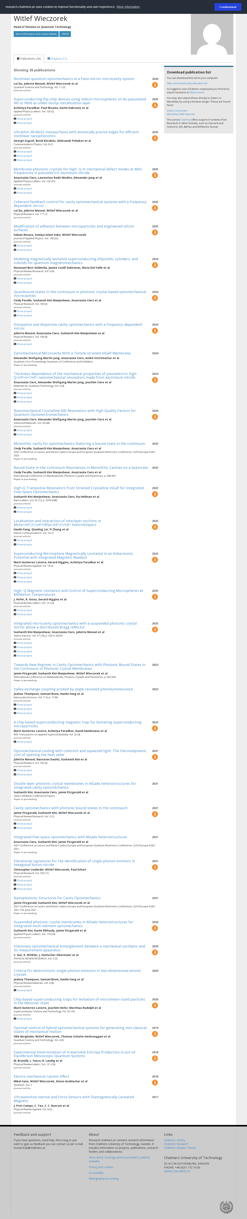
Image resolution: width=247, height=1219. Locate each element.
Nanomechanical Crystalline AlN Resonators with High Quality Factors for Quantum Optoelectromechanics (75, 412)
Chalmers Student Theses (180, 1148)
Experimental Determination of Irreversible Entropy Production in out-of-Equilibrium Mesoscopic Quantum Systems (75, 1054)
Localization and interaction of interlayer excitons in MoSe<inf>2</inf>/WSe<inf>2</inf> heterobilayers (57, 522)
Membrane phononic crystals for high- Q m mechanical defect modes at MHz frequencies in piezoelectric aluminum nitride (78, 171)
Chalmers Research (176, 1144)
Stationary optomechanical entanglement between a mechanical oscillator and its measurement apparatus (79, 948)
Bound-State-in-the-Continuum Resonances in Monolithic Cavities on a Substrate (81, 467)
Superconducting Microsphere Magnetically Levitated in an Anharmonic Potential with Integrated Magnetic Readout (73, 555)
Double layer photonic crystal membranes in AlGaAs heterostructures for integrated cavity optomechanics (75, 785)
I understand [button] (228, 6)
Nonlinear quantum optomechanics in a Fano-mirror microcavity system (74, 78)
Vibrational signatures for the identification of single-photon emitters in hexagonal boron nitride (74, 863)
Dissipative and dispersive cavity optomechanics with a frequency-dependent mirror (78, 326)
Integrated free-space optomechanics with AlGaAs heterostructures (70, 837)
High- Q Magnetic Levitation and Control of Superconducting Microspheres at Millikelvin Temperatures (78, 592)
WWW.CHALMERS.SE (177, 1171)
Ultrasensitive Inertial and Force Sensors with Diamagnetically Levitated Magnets (74, 1099)
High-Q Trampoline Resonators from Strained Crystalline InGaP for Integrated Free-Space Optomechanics (79, 490)
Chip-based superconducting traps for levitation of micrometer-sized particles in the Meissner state (79, 1001)
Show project (24, 118)
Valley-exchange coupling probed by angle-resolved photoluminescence (73, 689)
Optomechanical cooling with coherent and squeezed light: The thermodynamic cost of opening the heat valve (80, 752)
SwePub (186, 119)
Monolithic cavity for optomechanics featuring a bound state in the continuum (79, 443)
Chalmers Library (174, 1140)
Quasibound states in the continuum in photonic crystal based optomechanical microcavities (80, 293)
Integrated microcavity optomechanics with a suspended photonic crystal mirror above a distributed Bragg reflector (75, 625)
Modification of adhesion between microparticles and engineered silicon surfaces (74, 228)
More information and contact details (36, 34)
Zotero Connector (177, 110)
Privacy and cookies (101, 1167)
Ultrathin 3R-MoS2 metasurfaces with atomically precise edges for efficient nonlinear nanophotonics (76, 134)
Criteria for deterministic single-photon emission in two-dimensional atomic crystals (77, 972)
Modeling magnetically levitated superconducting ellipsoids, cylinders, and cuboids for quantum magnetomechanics (76, 261)
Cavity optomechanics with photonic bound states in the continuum (71, 808)
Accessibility (96, 1173)
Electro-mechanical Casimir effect (41, 1076)
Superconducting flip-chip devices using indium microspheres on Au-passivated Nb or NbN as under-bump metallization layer (80, 101)
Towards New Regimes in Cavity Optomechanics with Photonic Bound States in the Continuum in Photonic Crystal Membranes (79, 666)
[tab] (29, 59)
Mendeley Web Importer (181, 114)
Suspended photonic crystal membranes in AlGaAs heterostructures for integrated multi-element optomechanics (73, 924)
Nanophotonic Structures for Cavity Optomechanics (57, 898)
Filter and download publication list (187, 83)
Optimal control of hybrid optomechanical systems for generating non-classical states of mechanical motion (80, 1029)
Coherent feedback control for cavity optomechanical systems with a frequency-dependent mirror (80, 203)
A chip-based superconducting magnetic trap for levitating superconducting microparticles (77, 724)
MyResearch (196, 92)
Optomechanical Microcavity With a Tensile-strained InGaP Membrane (72, 353)
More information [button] (128, 6)
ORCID (65, 34)
